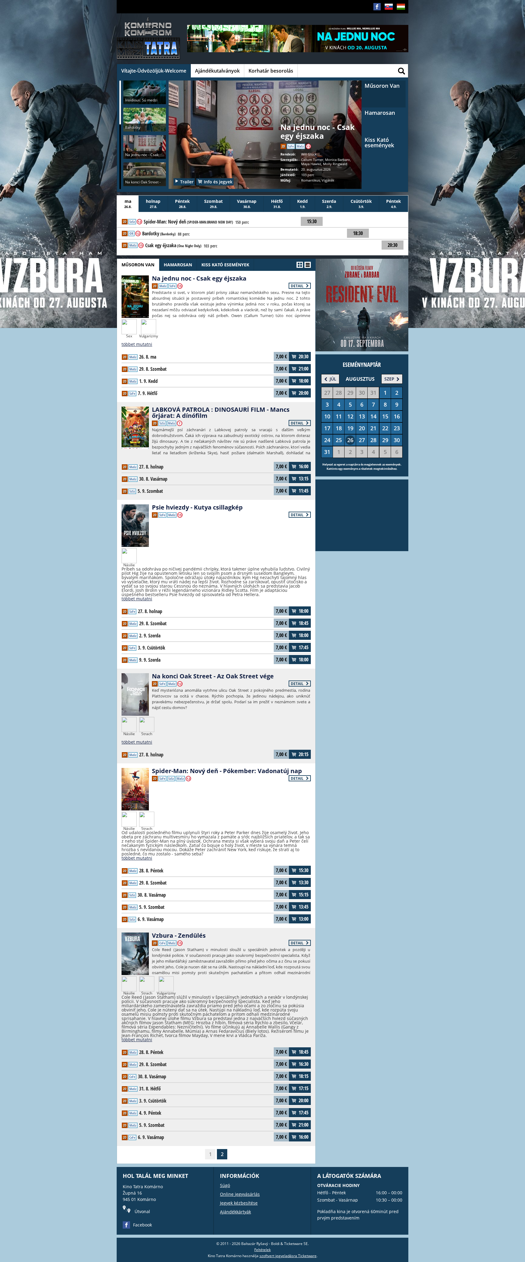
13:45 (303, 906)
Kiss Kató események (225, 265)
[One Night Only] (265, 129)
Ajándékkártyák (235, 1212)
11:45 (303, 490)
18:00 (303, 380)
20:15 (303, 754)
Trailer (187, 182)
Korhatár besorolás (271, 70)
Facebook (142, 1225)
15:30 (303, 870)
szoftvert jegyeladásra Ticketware (288, 1255)
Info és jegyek (218, 182)
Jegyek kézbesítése (239, 1203)
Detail (297, 285)
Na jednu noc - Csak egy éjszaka (199, 278)
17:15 (303, 1088)
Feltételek (262, 1249)
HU (399, 16)
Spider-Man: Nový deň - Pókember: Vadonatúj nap (227, 771)
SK (386, 16)
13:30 (303, 882)
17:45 (303, 647)
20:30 (303, 356)
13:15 (303, 478)
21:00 (303, 368)
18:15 (303, 1076)
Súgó (225, 1185)
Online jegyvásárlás (240, 1194)
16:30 (303, 1064)
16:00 (303, 466)
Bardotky (159, 234)
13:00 (303, 919)
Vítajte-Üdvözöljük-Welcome (153, 70)
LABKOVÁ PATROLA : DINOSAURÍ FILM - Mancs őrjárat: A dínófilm (221, 412)
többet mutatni (137, 344)
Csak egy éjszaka (173, 245)
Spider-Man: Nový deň (188, 222)
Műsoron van (138, 265)
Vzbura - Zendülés (179, 935)
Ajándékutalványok (217, 70)
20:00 (303, 393)
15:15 (303, 894)
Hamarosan (178, 265)
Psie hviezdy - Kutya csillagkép (197, 507)
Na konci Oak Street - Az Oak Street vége (213, 676)
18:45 (303, 623)
